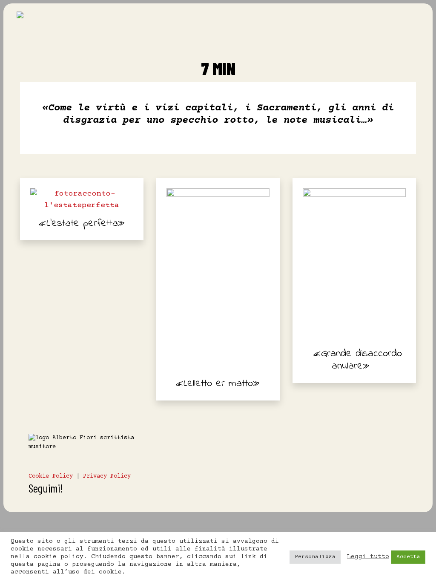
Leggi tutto (368, 556)
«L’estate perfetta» (82, 223)
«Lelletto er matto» (218, 383)
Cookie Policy (51, 476)
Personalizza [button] (315, 557)
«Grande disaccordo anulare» (357, 360)
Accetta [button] (408, 557)
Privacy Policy (107, 476)
